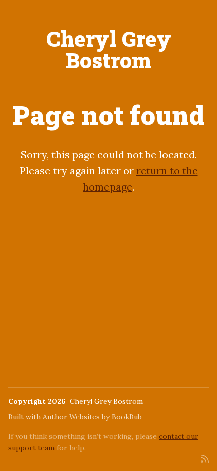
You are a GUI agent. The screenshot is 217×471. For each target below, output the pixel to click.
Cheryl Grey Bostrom (108, 49)
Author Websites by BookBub (92, 416)
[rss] (205, 458)
